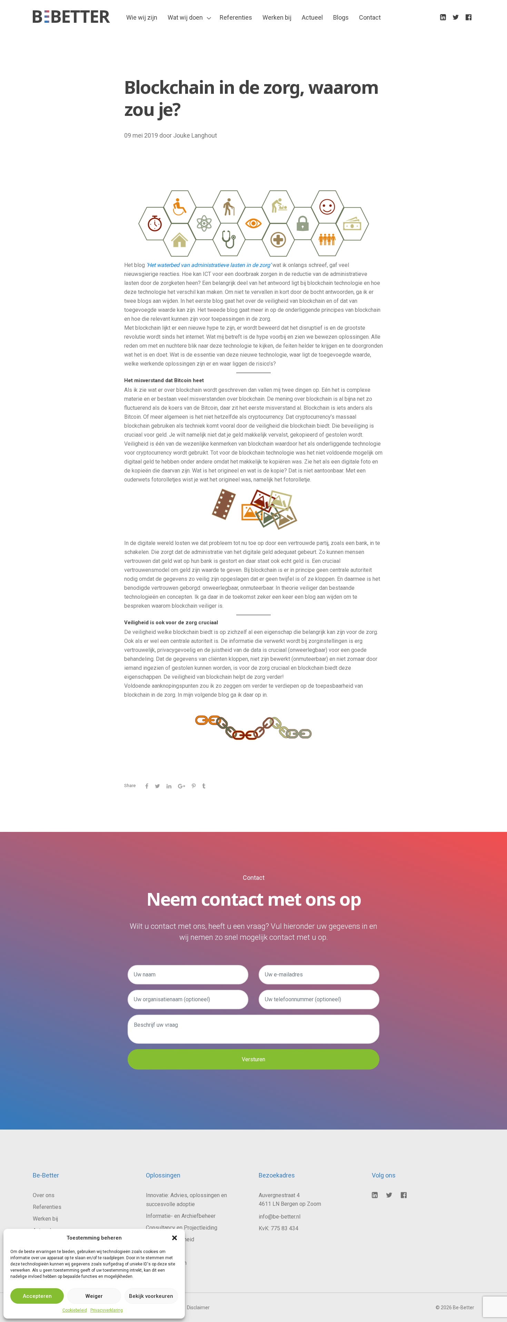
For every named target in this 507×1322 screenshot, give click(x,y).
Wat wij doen (185, 17)
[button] (174, 1237)
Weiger (94, 1296)
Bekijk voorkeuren (151, 1296)
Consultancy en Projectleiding (181, 1227)
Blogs (341, 17)
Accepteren (37, 1296)
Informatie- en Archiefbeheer (181, 1216)
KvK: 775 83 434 (278, 1228)
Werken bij (276, 17)
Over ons (43, 1195)
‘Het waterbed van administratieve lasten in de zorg (208, 265)
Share (130, 785)
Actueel (312, 17)
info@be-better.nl (279, 1216)
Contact (370, 17)
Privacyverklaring (106, 1310)
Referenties (236, 17)
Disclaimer (198, 1307)
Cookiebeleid (74, 1310)
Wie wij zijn (141, 17)
